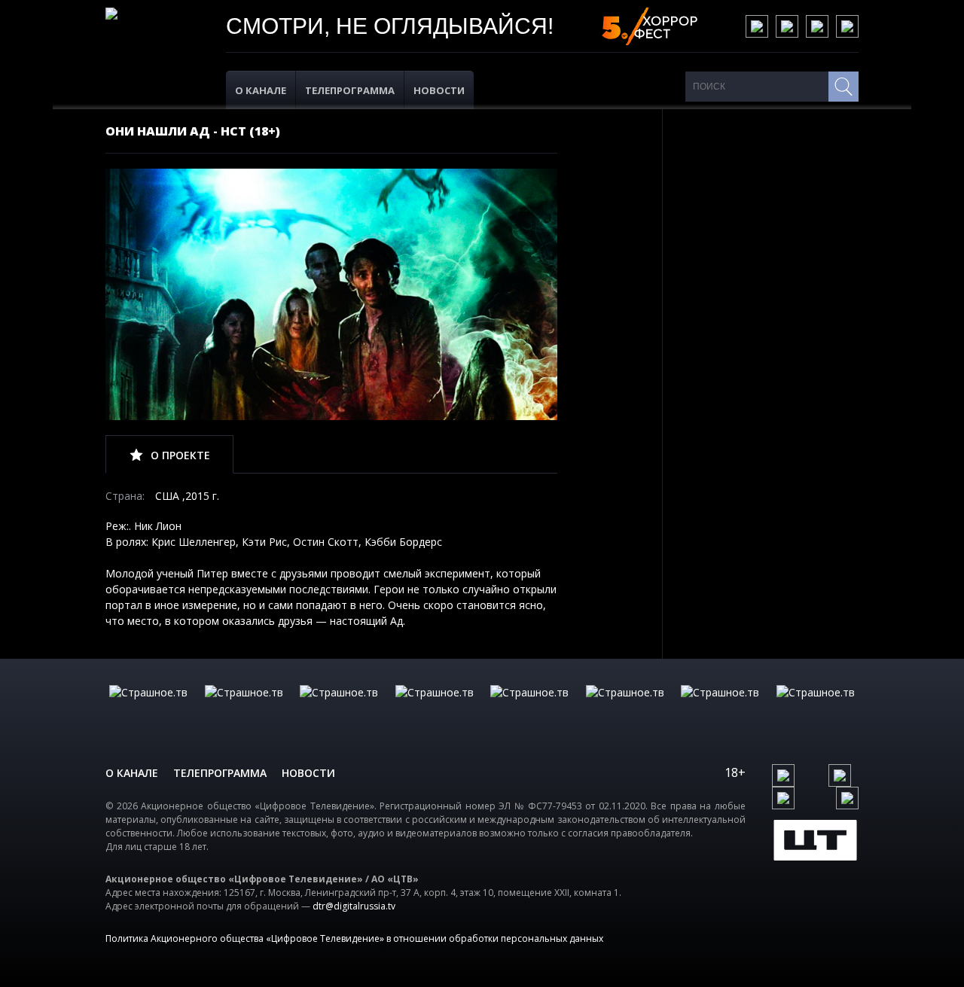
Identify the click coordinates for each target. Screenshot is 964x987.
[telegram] (817, 26)
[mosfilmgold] (434, 707)
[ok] (787, 26)
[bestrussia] (244, 707)
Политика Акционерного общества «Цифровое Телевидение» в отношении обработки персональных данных (354, 938)
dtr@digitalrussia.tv (354, 906)
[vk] (757, 26)
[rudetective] (625, 707)
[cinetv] (148, 707)
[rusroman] (720, 707)
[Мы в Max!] (847, 26)
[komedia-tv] (529, 707)
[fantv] (339, 707)
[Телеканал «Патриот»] (816, 707)
